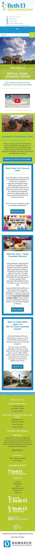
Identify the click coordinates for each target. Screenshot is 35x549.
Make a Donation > (17, 450)
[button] (17, 28)
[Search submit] (32, 35)
